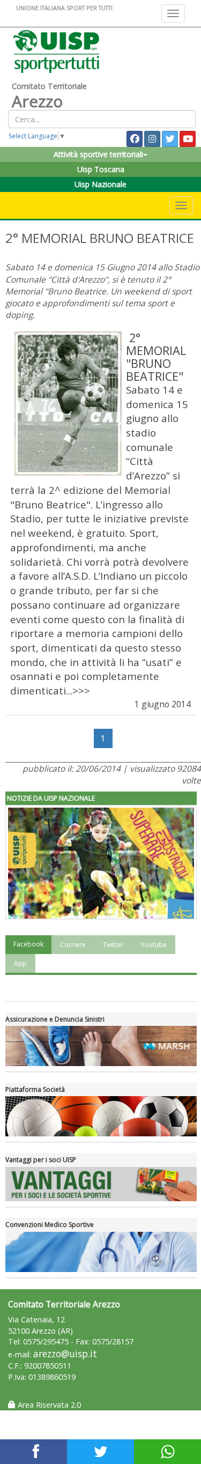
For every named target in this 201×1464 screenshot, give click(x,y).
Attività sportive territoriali (98, 154)
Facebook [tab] (28, 944)
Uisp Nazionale (100, 184)
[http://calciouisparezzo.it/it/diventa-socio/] (101, 1184)
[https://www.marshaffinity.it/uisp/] (101, 1046)
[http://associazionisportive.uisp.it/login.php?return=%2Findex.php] (101, 1116)
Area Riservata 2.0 (48, 1405)
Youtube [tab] (154, 944)
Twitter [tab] (113, 944)
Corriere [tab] (73, 944)
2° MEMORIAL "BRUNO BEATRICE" (156, 357)
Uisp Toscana (100, 169)
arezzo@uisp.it (65, 1354)
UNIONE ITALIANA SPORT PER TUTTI (64, 8)
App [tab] (20, 963)
